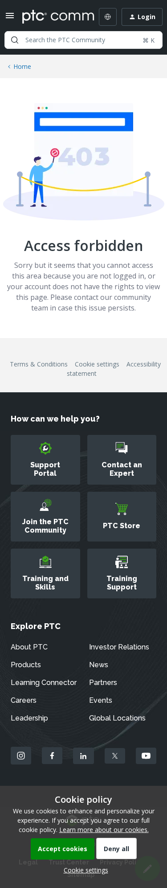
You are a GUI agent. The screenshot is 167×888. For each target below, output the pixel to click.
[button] (9, 18)
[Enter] (14, 40)
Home (22, 66)
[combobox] (83, 40)
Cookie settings (97, 364)
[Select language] (108, 17)
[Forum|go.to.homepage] (51, 17)
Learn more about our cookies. (104, 829)
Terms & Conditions (39, 364)
